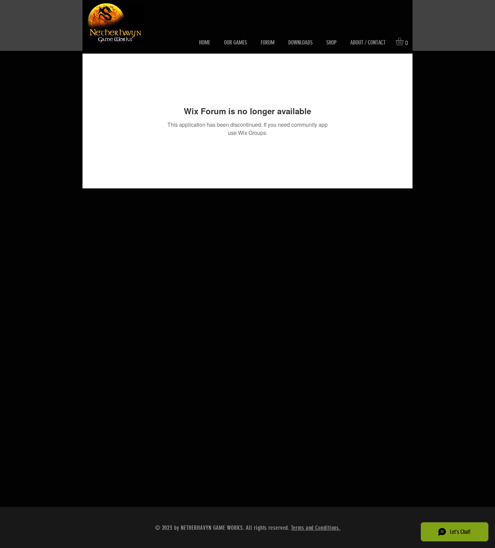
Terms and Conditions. (315, 527)
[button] (404, 41)
